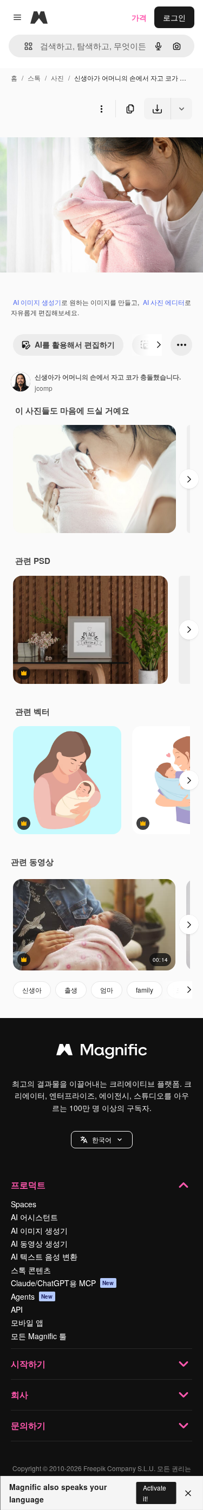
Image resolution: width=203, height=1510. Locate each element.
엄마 (106, 989)
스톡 (34, 77)
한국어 (102, 1139)
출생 (70, 989)
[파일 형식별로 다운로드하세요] (181, 108)
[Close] (188, 1493)
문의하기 (28, 1425)
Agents (32, 1296)
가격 (139, 17)
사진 (57, 77)
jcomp (44, 388)
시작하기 (28, 1364)
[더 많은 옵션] (101, 108)
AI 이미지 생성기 (37, 302)
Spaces (23, 1204)
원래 (62, 144)
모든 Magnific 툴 (39, 1336)
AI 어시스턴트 (34, 1217)
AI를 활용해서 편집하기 (75, 344)
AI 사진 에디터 (164, 302)
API (17, 1309)
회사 (19, 1394)
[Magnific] (101, 1052)
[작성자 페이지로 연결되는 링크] (20, 383)
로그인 (174, 17)
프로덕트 (28, 1185)
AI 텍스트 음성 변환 (44, 1256)
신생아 (32, 989)
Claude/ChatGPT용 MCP (62, 1283)
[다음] (158, 345)
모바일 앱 (27, 1322)
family (144, 989)
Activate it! (154, 1492)
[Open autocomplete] (24, 46)
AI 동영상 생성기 (39, 1243)
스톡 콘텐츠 (31, 1270)
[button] (102, 1139)
